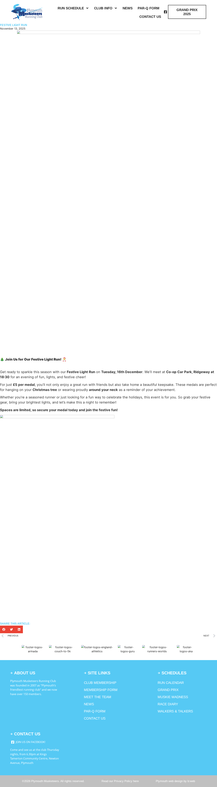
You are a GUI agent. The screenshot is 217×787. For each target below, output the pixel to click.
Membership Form (100, 690)
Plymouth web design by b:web (175, 781)
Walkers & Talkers (175, 711)
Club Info (103, 8)
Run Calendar (171, 683)
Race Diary (168, 704)
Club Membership (100, 683)
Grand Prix (168, 690)
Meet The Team (97, 697)
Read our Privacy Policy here (120, 781)
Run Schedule (71, 8)
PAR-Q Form (148, 8)
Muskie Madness (173, 697)
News (128, 8)
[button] (4, 629)
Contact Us (150, 17)
